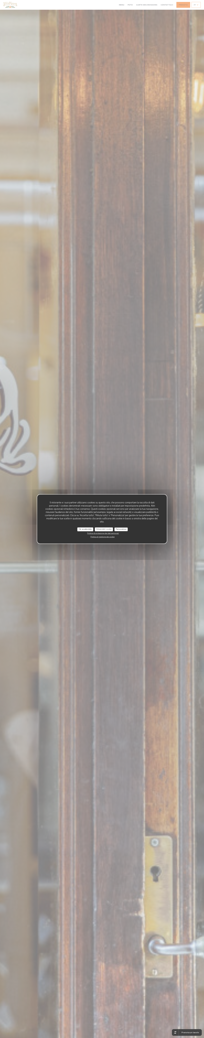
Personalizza (121, 529)
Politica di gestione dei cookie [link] (102, 537)
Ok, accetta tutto (85, 529)
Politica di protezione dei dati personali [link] (103, 533)
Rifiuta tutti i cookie (103, 529)
